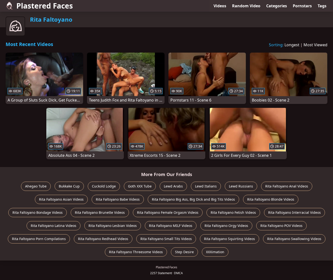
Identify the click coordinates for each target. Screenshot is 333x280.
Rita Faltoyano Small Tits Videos (166, 238)
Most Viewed (315, 44)
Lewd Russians (241, 186)
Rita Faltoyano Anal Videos (286, 186)
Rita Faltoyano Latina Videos (53, 225)
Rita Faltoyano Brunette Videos (100, 212)
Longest (291, 44)
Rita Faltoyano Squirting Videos (229, 238)
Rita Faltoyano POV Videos (281, 225)
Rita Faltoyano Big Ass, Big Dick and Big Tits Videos (193, 199)
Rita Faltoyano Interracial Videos (294, 212)
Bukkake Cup (69, 186)
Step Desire (184, 252)
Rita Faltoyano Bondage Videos (37, 212)
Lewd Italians (206, 186)
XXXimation (215, 252)
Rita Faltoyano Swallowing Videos (294, 238)
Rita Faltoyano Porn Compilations (39, 238)
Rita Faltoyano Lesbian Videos (112, 225)
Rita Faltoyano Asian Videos (61, 199)
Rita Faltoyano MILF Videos (170, 225)
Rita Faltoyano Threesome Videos (136, 252)
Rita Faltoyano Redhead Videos (103, 238)
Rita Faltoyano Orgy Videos (226, 225)
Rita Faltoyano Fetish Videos (233, 212)
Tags (322, 6)
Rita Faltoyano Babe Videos (118, 199)
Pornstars (302, 6)
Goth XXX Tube (140, 186)
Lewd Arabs (173, 186)
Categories (276, 6)
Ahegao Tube (36, 186)
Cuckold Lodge (104, 186)
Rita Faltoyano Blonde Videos (270, 199)
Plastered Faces (44, 6)
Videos (220, 6)
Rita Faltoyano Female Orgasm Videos (167, 212)
